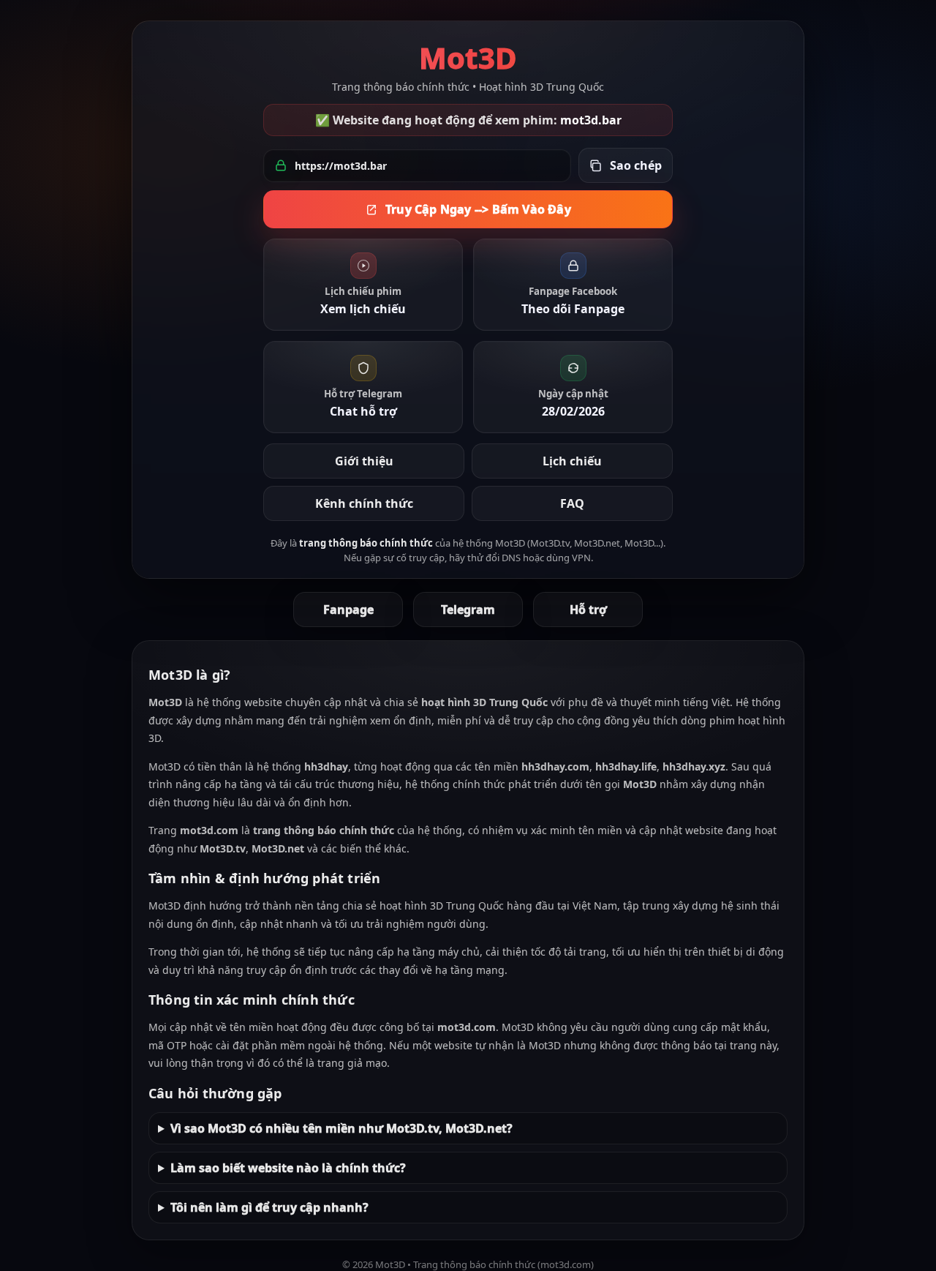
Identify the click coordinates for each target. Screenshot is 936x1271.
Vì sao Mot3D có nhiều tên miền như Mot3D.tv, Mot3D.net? (341, 1128)
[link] (363, 285)
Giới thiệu (364, 461)
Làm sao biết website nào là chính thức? (288, 1168)
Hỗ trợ (588, 609)
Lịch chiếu (572, 461)
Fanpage (348, 609)
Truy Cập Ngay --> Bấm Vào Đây (478, 209)
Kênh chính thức (364, 503)
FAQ (572, 503)
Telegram (468, 609)
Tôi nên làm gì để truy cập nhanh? (269, 1207)
